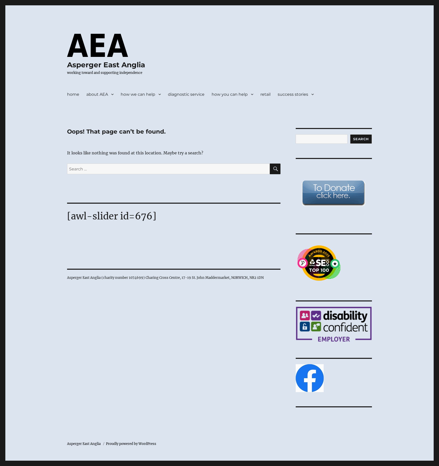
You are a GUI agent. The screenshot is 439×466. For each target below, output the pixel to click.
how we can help (138, 94)
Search (361, 139)
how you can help (230, 94)
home (73, 94)
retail (265, 94)
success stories (293, 94)
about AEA (97, 94)
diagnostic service (186, 94)
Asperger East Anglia (106, 64)
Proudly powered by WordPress (131, 444)
